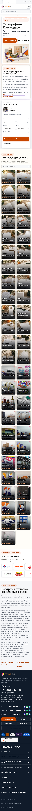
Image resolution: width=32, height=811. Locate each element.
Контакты (5, 686)
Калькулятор (8, 719)
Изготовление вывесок (21, 665)
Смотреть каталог (24, 40)
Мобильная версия (7, 808)
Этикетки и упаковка (8, 96)
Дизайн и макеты (7, 782)
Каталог (23, 719)
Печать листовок (22, 660)
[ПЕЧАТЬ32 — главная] (6, 6)
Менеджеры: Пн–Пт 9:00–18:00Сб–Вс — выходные (11, 700)
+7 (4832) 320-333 (26, 1)
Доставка (8, 723)
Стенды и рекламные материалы (13, 792)
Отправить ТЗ (8, 143)
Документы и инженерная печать (11, 761)
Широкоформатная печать (18, 94)
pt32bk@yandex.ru (7, 693)
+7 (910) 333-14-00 (13, 714)
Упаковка (4, 777)
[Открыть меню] (29, 7)
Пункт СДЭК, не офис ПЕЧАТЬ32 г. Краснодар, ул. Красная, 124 (12, 696)
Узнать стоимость (10, 40)
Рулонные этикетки (23, 662)
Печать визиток (6, 660)
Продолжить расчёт (11, 139)
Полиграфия (5, 752)
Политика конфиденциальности (11, 803)
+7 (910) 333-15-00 (14, 710)
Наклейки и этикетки (9, 772)
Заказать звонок (16, 728)
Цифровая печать (7, 94)
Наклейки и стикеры (7, 662)
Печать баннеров (6, 665)
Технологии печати (8, 787)
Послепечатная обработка (11, 767)
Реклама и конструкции (10, 757)
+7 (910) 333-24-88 (13, 707)
